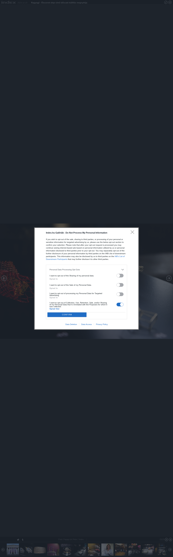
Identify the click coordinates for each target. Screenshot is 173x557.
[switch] (120, 275)
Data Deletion (71, 324)
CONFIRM (67, 315)
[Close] (133, 233)
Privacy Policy (102, 324)
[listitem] (86, 269)
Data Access (86, 324)
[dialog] (86, 278)
